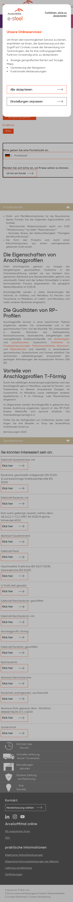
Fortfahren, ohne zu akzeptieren (56, 14)
